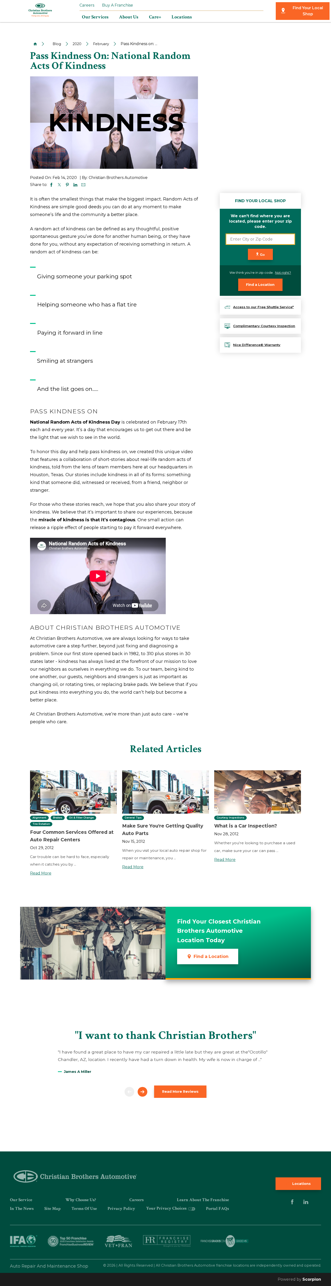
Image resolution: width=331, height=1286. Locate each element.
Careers (86, 5)
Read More (40, 873)
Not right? (283, 272)
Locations (301, 1184)
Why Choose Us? (80, 1200)
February (101, 44)
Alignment (39, 818)
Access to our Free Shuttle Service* (263, 307)
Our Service (21, 1200)
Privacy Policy (121, 1208)
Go (262, 255)
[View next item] (142, 1092)
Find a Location (260, 284)
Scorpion (311, 1279)
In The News (22, 1208)
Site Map (52, 1208)
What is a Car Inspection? (245, 826)
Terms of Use (84, 1208)
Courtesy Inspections (230, 818)
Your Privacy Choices (167, 1208)
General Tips (133, 818)
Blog (57, 44)
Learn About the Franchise (203, 1200)
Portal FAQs (217, 1208)
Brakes (57, 818)
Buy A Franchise (117, 5)
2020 (77, 44)
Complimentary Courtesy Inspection (264, 326)
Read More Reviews (180, 1091)
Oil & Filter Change (81, 818)
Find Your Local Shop (308, 11)
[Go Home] (33, 44)
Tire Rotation (41, 824)
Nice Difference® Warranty (256, 345)
